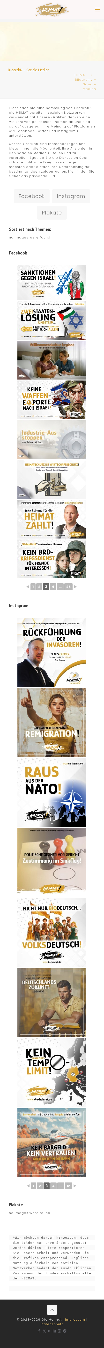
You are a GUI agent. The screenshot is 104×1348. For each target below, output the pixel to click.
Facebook (32, 196)
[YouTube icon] (49, 1330)
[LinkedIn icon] (54, 1330)
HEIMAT (80, 75)
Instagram (71, 196)
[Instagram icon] (59, 1330)
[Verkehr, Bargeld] (51, 1142)
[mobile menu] (97, 10)
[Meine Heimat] (52, 9)
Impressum (75, 1319)
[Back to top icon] (52, 1310)
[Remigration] (51, 722)
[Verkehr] (51, 1072)
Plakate (52, 212)
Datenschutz (52, 1324)
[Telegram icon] (65, 1330)
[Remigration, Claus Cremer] (51, 652)
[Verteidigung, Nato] (51, 792)
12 (68, 1185)
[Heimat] (51, 1002)
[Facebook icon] (39, 1330)
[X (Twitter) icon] (44, 1330)
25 (68, 586)
